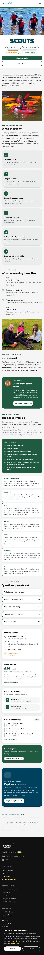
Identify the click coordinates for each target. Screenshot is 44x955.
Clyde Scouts (6, 877)
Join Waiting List (22, 58)
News (4, 918)
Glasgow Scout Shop (9, 899)
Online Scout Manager (9, 890)
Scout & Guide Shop (8, 902)
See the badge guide (21, 403)
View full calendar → (10, 739)
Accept (12, 949)
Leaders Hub (6, 893)
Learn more (15, 943)
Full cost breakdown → (11, 682)
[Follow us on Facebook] (3, 860)
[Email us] (7, 860)
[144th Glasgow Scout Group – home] (7, 3)
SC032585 (18, 852)
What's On (5, 921)
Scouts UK (5, 874)
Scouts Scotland (7, 871)
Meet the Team (7, 915)
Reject (31, 949)
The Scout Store (7, 896)
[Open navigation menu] (40, 3)
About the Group (7, 912)
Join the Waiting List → (10, 880)
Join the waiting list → (14, 758)
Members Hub (6, 924)
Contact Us (22, 63)
